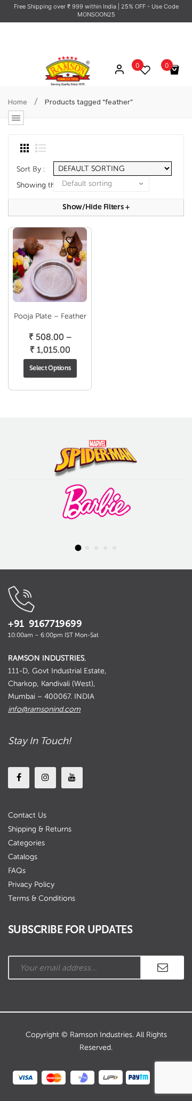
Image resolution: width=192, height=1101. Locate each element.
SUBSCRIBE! (162, 968)
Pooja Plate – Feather (50, 316)
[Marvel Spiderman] (96, 456)
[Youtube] (72, 777)
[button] (78, 547)
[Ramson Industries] (67, 71)
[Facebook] (18, 777)
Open (16, 117)
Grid (25, 148)
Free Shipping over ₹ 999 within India (66, 6)
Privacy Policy (31, 884)
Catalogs (22, 857)
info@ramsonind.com (44, 709)
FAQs (17, 871)
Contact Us (27, 815)
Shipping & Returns (39, 829)
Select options (50, 368)
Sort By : (31, 169)
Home (17, 102)
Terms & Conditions (41, 898)
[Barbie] (96, 502)
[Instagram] (45, 777)
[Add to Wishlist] (70, 240)
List (41, 148)
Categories (26, 843)
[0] (175, 70)
